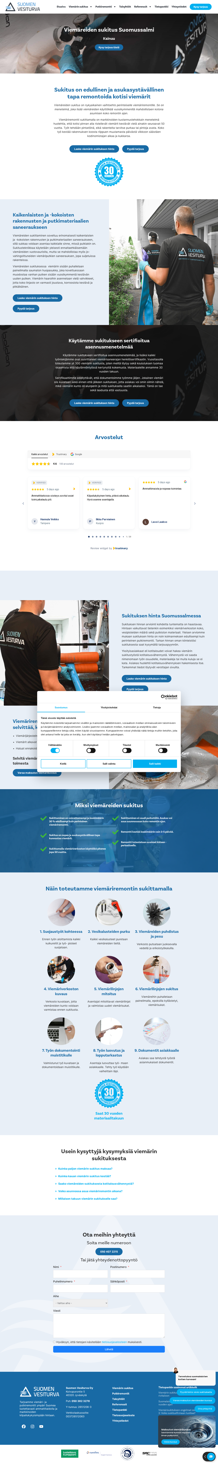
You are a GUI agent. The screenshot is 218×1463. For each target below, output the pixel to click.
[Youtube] (41, 1426)
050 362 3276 (81, 1401)
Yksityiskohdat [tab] (109, 707)
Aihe (56, 1296)
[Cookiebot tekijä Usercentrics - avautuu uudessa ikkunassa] (163, 697)
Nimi (56, 1267)
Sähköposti (117, 1281)
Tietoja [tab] (157, 707)
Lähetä (109, 1349)
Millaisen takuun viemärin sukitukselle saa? (87, 1198)
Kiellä (63, 763)
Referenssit (140, 6)
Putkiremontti (103, 6)
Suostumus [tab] (61, 707)
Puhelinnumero (62, 1281)
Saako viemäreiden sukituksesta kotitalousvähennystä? (96, 1183)
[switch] (91, 750)
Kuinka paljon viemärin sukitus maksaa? (85, 1168)
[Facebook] (24, 1426)
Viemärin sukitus (78, 6)
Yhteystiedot (179, 6)
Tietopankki (161, 6)
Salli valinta (109, 763)
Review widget (99, 548)
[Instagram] (32, 1426)
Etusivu (61, 6)
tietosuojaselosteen (114, 1342)
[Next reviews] (195, 503)
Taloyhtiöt (125, 6)
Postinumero (118, 1267)
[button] (109, 1169)
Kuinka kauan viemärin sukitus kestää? (84, 1176)
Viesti (56, 1310)
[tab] (89, 537)
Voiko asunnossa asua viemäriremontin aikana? (90, 1191)
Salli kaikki (155, 763)
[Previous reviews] (23, 503)
